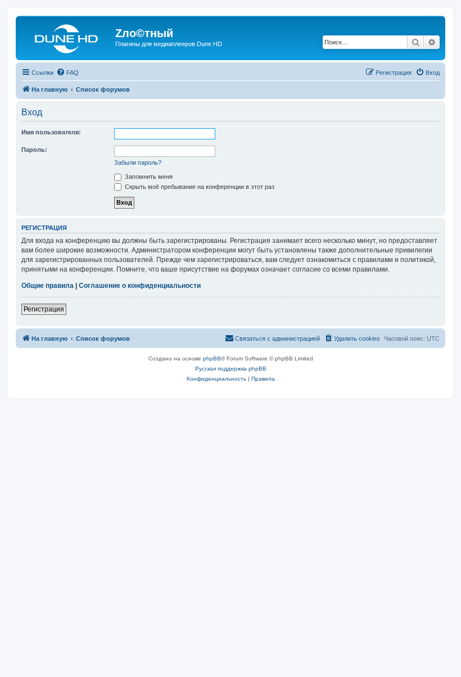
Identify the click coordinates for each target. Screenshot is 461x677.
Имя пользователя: (51, 132)
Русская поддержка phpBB (230, 368)
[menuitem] (67, 72)
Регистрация (44, 309)
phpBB (212, 358)
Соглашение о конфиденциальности (140, 286)
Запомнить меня (148, 176)
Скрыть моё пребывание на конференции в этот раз (198, 186)
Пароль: (34, 149)
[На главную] (67, 37)
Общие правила (47, 286)
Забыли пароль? (137, 162)
